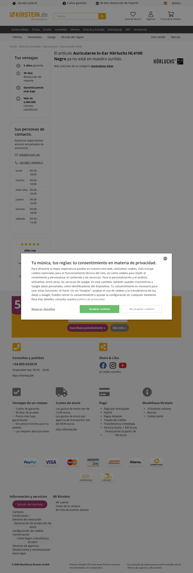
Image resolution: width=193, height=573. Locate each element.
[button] (43, 309)
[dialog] (96, 286)
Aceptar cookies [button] (99, 309)
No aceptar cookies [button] (141, 309)
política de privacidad (91, 299)
